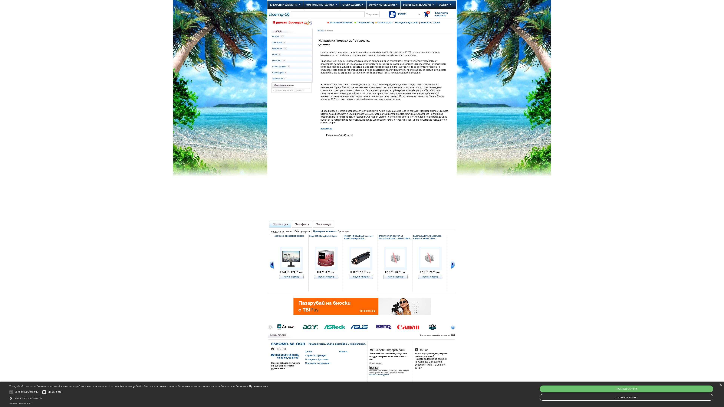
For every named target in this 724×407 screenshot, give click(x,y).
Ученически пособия (417, 5)
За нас (437, 22)
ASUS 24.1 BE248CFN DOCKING (289, 236)
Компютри (279, 48)
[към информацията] (291, 277)
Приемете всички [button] (626, 388)
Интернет (278, 60)
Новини (343, 351)
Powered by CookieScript (20, 403)
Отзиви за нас (385, 22)
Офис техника (280, 66)
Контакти (425, 22)
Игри (276, 54)
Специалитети (364, 22)
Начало (320, 30)
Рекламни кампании (341, 22)
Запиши (374, 367)
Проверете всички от (331, 231)
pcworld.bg (326, 128)
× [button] (720, 384)
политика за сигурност (379, 375)
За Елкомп (278, 42)
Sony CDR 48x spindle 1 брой (323, 236)
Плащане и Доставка (407, 22)
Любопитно (278, 78)
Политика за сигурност (318, 363)
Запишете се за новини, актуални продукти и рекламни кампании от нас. (388, 356)
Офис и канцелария (382, 5)
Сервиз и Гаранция (315, 355)
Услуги (443, 5)
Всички (278, 36)
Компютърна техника (320, 5)
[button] (138, 398)
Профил (401, 13)
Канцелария (279, 72)
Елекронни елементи (284, 5)
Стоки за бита (351, 5)
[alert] (362, 394)
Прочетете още (258, 386)
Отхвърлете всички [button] (626, 397)
